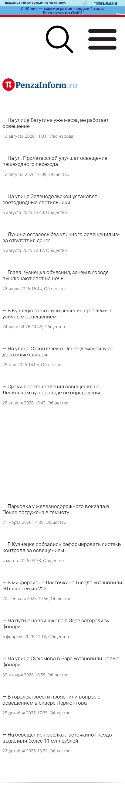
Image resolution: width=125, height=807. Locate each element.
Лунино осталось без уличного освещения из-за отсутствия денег (61, 237)
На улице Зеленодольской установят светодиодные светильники (49, 199)
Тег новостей (20, 114)
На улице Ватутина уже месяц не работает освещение (55, 123)
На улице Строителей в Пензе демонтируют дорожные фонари (57, 351)
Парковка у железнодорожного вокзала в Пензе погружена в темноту (55, 509)
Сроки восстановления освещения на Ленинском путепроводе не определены (51, 389)
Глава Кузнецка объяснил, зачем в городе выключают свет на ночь (55, 275)
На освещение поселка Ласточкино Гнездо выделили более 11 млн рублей (57, 738)
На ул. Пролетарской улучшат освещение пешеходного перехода (54, 161)
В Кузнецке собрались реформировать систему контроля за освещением (61, 547)
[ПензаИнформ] (39, 84)
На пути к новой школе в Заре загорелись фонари (55, 623)
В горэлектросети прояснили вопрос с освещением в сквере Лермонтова (51, 700)
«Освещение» (60, 114)
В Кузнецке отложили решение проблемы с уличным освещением (57, 313)
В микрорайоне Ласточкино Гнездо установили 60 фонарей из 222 (62, 585)
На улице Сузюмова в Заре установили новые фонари (60, 661)
